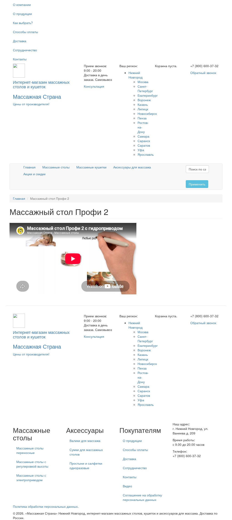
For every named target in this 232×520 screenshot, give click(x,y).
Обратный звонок (203, 72)
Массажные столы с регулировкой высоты (32, 463)
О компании (22, 4)
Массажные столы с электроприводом (31, 477)
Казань (143, 104)
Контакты (20, 59)
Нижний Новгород (135, 74)
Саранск (144, 140)
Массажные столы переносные (30, 450)
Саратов (144, 145)
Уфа (141, 150)
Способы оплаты (25, 32)
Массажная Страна (37, 96)
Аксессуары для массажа (132, 167)
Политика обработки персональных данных (45, 506)
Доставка (19, 41)
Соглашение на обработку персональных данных (142, 497)
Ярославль (146, 154)
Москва (143, 81)
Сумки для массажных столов (86, 451)
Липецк (143, 109)
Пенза (142, 118)
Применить (197, 184)
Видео (127, 486)
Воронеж (144, 100)
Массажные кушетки (91, 167)
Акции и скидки (34, 174)
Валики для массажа (85, 440)
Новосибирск (147, 113)
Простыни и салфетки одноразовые (86, 465)
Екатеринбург (148, 95)
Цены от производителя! (31, 104)
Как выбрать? (23, 22)
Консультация (94, 86)
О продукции (22, 13)
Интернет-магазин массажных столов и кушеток (41, 84)
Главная (29, 167)
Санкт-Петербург (145, 88)
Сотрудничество (25, 50)
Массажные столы (56, 167)
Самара (143, 136)
